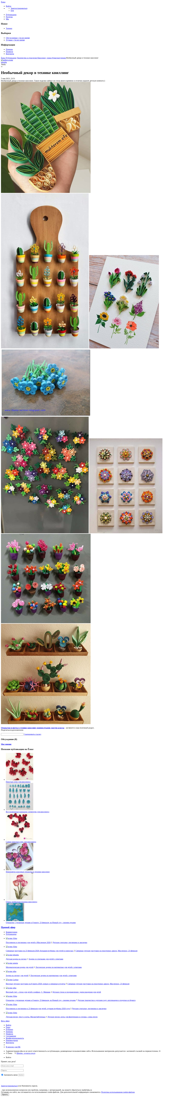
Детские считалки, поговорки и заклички (70, 942)
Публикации (11, 15)
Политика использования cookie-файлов (118, 1092)
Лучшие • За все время (15, 40)
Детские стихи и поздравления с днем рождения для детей (76, 992)
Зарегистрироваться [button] (19, 8)
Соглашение (11, 1036)
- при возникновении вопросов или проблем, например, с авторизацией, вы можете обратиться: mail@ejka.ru (46, 1090)
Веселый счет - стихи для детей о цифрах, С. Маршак (28, 992)
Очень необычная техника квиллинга (21, 902)
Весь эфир (5, 1021)
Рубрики (9, 1029)
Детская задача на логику (16, 959)
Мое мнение (6, 744)
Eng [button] (12, 10)
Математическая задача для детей (19, 967)
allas (14, 971)
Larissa (15, 980)
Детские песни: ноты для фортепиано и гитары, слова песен (72, 1017)
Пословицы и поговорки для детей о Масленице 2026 (28, 942)
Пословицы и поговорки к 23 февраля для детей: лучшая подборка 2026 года (38, 1009)
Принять (5, 1094)
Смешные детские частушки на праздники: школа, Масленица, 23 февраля (106, 951)
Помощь (9, 49)
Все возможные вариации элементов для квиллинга (27, 812)
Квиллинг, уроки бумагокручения (52, 58)
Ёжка (3, 2)
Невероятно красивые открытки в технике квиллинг (28, 872)
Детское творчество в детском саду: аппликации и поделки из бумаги (107, 1000)
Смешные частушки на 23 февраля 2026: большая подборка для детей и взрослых (39, 951)
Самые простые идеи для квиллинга (21, 842)
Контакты (10, 54)
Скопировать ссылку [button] (32, 734)
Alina (14, 938)
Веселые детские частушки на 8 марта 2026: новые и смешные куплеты (35, 984)
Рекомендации (12, 1040)
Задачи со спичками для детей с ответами (46, 959)
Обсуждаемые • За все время (18, 38)
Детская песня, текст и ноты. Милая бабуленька (25, 1017)
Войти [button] (8, 1057)
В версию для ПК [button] (13, 1047)
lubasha (15, 955)
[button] (8, 6)
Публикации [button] (11, 934)
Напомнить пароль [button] (29, 1086)
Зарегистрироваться (9, 1086)
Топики (9, 28)
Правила (9, 52)
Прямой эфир (8, 927)
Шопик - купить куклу (26, 1053)
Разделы (9, 17)
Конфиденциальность (15, 1038)
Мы (7, 19)
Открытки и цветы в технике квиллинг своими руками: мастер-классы (32, 728)
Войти (8, 1025)
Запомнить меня (10, 1075)
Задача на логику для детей (17, 975)
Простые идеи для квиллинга (18, 782)
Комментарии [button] (11, 932)
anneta (15, 963)
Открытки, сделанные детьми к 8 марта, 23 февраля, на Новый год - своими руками (41, 923)
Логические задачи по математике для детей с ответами (58, 967)
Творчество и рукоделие (27, 58)
